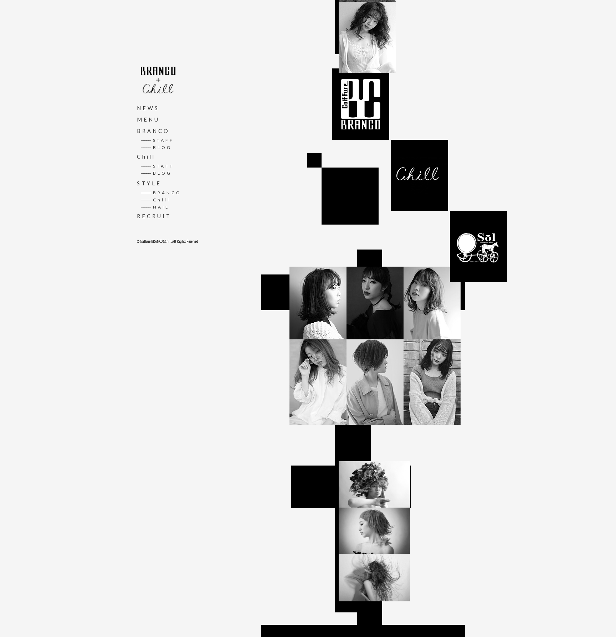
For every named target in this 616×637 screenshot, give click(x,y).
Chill (146, 157)
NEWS (148, 108)
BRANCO (153, 131)
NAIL (154, 207)
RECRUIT (154, 216)
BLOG (156, 147)
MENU (148, 120)
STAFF (157, 140)
